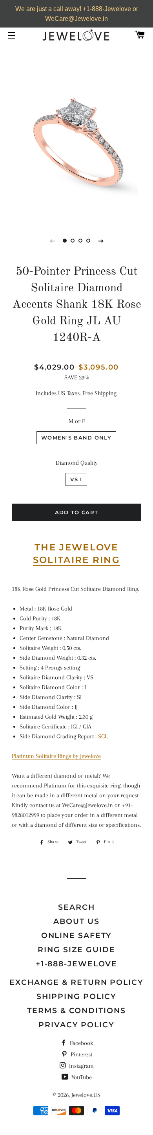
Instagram (80, 1065)
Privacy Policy (76, 1024)
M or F (77, 421)
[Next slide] (100, 240)
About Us (76, 921)
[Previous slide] (52, 240)
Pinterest (80, 1054)
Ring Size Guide (76, 949)
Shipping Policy (76, 996)
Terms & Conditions (76, 1010)
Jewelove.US (85, 1094)
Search (76, 907)
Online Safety (76, 935)
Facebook (80, 1043)
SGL (102, 736)
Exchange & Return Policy (76, 982)
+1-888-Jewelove (77, 963)
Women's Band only (76, 437)
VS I (76, 479)
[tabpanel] (76, 145)
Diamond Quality (77, 462)
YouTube (81, 1077)
